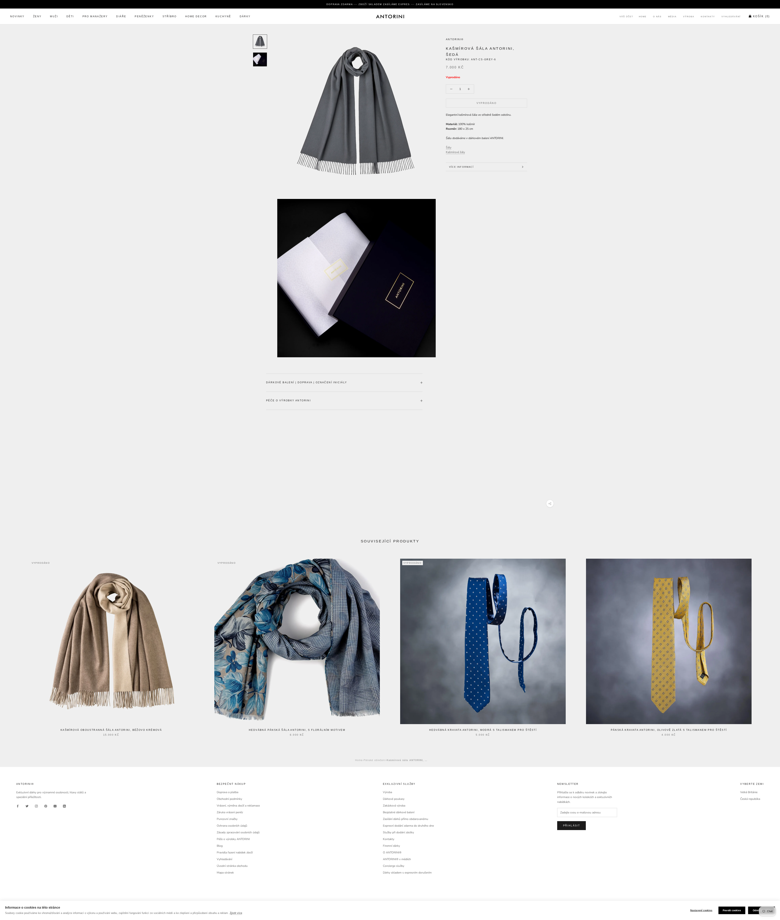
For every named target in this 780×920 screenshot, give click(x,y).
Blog (220, 846)
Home (643, 17)
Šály (448, 147)
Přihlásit (571, 825)
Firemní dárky (391, 846)
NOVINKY (17, 16)
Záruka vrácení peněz (230, 812)
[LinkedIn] (64, 806)
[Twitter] (27, 806)
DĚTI (70, 16)
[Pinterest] (45, 806)
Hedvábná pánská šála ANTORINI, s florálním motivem (297, 730)
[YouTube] (55, 806)
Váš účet (626, 17)
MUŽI (54, 16)
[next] (767, 643)
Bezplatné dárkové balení (398, 812)
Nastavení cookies (701, 910)
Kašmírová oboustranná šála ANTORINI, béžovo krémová (111, 730)
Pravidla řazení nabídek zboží (235, 852)
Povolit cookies (732, 910)
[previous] (12, 643)
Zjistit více (236, 913)
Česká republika (750, 799)
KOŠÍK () (761, 16)
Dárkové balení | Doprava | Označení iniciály (306, 382)
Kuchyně (223, 16)
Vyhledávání (731, 17)
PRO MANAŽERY (95, 16)
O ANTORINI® (392, 852)
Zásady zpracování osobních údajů (238, 832)
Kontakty (708, 17)
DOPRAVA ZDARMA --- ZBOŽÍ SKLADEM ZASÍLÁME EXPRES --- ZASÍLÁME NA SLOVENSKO (390, 4)
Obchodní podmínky (229, 799)
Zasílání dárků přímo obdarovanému (405, 819)
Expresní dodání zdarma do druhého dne (408, 826)
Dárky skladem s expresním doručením (407, 873)
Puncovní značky (227, 819)
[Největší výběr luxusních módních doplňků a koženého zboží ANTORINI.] (390, 16)
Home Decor (196, 16)
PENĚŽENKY (144, 16)
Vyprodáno (487, 103)
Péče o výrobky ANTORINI (288, 400)
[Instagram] (36, 806)
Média (672, 17)
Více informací (461, 167)
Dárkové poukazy (393, 799)
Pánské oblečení (375, 760)
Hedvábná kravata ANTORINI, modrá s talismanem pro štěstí (483, 730)
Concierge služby (393, 866)
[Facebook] (17, 806)
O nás (657, 17)
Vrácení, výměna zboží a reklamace (238, 806)
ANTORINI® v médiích (397, 859)
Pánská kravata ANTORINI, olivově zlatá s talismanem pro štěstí (669, 730)
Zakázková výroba (394, 806)
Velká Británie (748, 792)
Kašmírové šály (455, 152)
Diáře (121, 16)
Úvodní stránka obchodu (232, 866)
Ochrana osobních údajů (232, 826)
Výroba (688, 17)
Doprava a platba (227, 792)
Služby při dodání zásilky (398, 832)
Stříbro (169, 16)
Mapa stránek (225, 873)
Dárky (245, 16)
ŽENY (37, 16)
